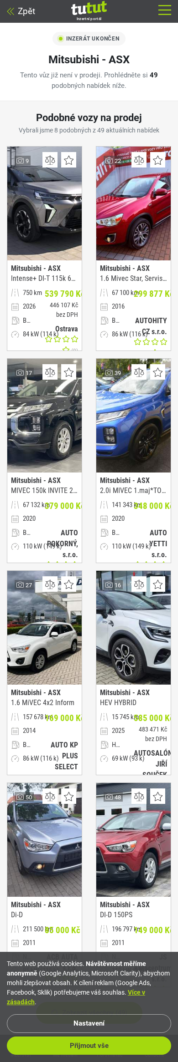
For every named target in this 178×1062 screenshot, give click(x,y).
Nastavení (89, 1023)
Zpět (26, 11)
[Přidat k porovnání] (50, 160)
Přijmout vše (89, 1046)
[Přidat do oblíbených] (68, 160)
